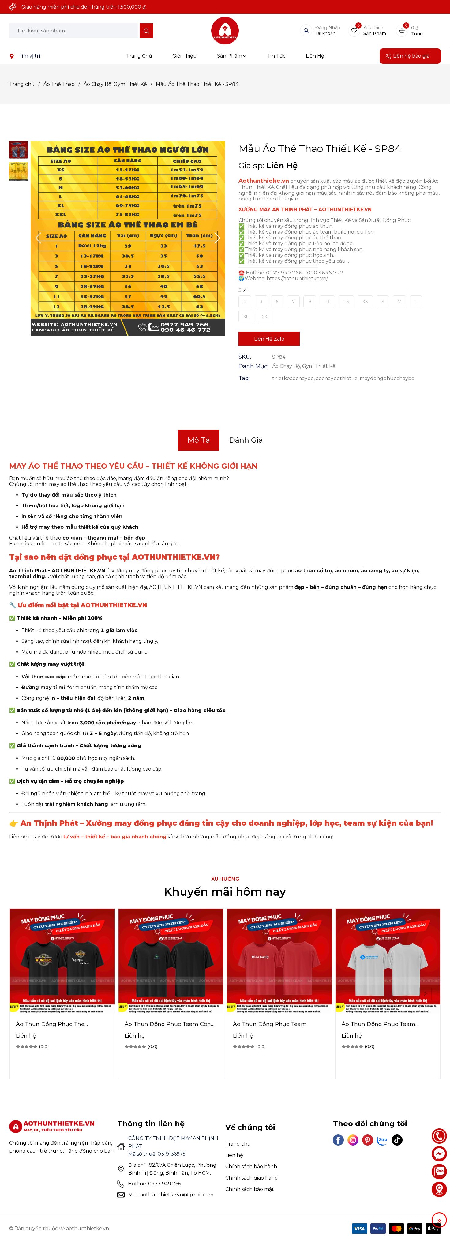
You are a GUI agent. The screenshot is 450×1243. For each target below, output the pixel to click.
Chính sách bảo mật (249, 1189)
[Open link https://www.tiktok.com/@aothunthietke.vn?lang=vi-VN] (397, 1140)
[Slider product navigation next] (425, 994)
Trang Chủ (139, 56)
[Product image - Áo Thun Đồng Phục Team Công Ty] (170, 961)
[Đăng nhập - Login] (306, 30)
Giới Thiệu (184, 56)
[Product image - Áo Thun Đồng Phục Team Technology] (388, 961)
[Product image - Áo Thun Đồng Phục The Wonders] (62, 961)
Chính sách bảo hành (251, 1166)
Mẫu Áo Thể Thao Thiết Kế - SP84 (197, 84)
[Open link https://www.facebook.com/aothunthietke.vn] (338, 1140)
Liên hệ (234, 1155)
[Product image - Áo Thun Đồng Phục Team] (279, 961)
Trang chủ (24, 84)
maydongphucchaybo (387, 378)
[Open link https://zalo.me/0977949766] (439, 1171)
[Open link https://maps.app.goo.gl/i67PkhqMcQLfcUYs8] (11, 56)
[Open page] (225, 30)
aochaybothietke (337, 378)
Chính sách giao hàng (251, 1178)
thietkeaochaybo (293, 378)
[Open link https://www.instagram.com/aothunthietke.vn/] (352, 1140)
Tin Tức (276, 56)
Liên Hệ (315, 56)
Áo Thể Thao (61, 84)
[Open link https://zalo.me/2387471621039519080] (382, 1140)
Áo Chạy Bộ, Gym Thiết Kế (118, 84)
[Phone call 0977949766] (439, 1136)
